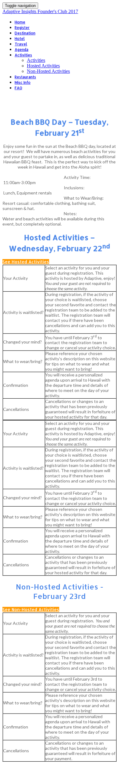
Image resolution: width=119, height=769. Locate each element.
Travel (21, 44)
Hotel (20, 38)
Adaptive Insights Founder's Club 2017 (40, 11)
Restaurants (25, 77)
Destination (25, 33)
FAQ (18, 88)
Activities (23, 55)
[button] (25, 261)
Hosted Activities (43, 65)
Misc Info (23, 82)
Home (20, 22)
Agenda (21, 49)
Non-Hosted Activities (48, 71)
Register (22, 27)
